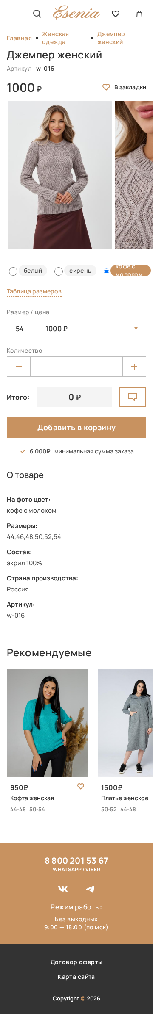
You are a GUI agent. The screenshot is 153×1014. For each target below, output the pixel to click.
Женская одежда (55, 38)
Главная (19, 38)
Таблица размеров (34, 291)
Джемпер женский (111, 38)
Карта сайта (76, 977)
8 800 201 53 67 (76, 860)
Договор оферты (77, 962)
